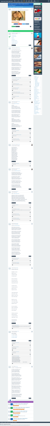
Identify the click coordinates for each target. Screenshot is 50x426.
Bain (14, 47)
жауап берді (18, 47)
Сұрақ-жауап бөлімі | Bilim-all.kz (7, 1)
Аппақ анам (13, 39)
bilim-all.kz (12, 422)
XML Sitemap (15, 422)
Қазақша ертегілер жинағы (37, 73)
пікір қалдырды (17, 79)
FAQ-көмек (5, 422)
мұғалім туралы (16, 409)
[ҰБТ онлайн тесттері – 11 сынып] (37, 7)
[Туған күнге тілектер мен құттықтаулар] (37, 37)
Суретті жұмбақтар (36, 31)
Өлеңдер (12, 8)
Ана (12, 334)
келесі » (13, 400)
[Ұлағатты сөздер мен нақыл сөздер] (37, 51)
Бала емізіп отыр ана (14, 40)
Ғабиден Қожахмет (17, 225)
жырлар (21, 409)
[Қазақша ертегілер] (37, 72)
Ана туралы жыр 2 (14, 36)
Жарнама (8, 422)
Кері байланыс (2, 422)
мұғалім (14, 409)
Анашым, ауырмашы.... (14, 43)
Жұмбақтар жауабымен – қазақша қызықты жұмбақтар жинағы (37, 21)
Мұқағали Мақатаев (16, 103)
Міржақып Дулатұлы (17, 170)
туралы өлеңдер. (15, 337)
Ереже (10, 422)
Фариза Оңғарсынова (16, 193)
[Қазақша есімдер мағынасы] (37, 58)
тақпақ (18, 405)
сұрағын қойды (20, 8)
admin (14, 33)
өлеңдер (14, 405)
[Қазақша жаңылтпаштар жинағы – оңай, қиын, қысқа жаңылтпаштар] (37, 12)
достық (16, 405)
